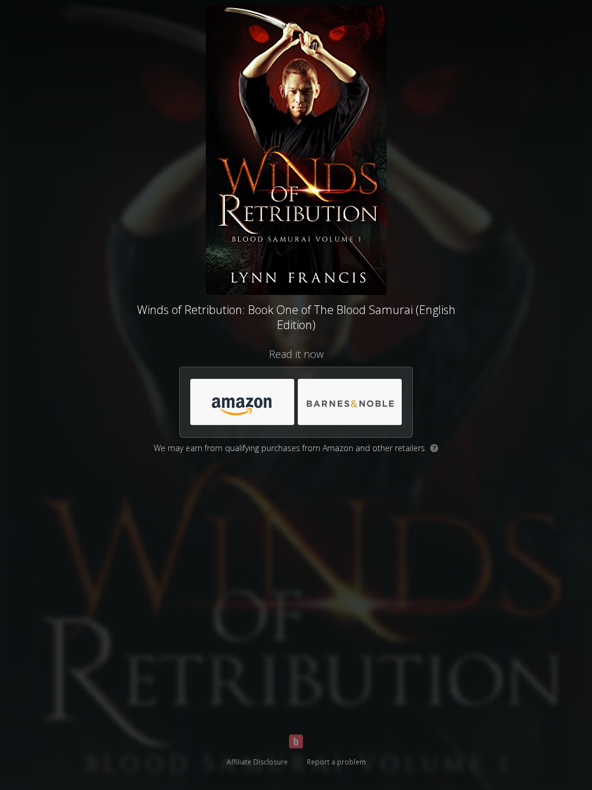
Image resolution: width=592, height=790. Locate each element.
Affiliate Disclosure (257, 762)
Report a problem (336, 762)
